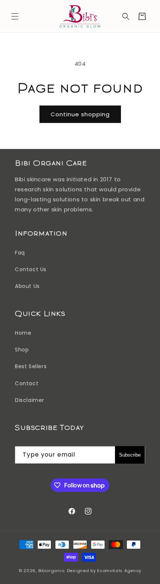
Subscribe (130, 455)
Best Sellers (31, 366)
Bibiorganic (51, 571)
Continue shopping (80, 114)
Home (23, 333)
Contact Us (31, 269)
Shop (22, 349)
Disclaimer (29, 400)
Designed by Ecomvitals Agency (104, 571)
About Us (27, 286)
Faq (20, 252)
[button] (15, 16)
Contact (26, 383)
